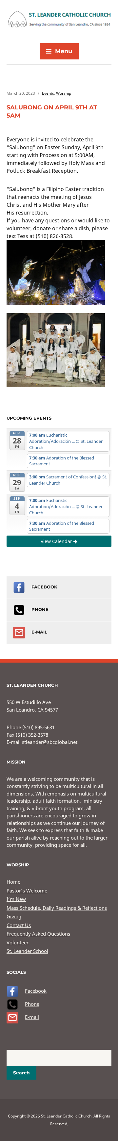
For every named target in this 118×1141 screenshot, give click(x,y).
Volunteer (18, 942)
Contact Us (19, 925)
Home (13, 881)
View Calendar (57, 541)
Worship (63, 93)
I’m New (16, 899)
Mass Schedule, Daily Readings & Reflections (57, 908)
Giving (14, 916)
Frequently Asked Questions (38, 933)
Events (48, 93)
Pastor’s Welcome (27, 890)
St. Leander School (27, 951)
